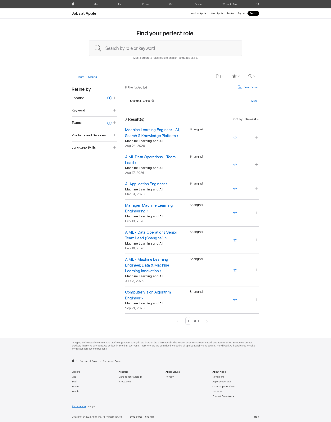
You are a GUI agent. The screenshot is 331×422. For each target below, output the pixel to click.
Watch (75, 391)
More (254, 100)
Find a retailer (79, 406)
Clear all (93, 76)
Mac (74, 377)
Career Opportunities (223, 386)
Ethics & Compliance (223, 396)
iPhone (75, 386)
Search (253, 13)
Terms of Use (135, 416)
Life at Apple (216, 13)
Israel (256, 416)
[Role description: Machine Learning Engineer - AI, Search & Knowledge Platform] (256, 137)
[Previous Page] (177, 320)
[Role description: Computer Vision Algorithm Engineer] (256, 299)
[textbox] (165, 48)
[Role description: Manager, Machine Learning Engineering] (256, 213)
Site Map (149, 416)
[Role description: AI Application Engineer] (256, 188)
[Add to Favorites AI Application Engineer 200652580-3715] (235, 188)
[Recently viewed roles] (252, 76)
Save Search (251, 87)
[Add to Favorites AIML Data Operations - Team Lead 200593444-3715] (235, 164)
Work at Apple (198, 13)
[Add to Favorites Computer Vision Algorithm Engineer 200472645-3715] (235, 300)
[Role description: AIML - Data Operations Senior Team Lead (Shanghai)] (256, 240)
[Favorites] (236, 76)
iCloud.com (125, 381)
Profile (230, 13)
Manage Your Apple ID (130, 377)
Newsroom (218, 377)
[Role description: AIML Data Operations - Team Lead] (256, 164)
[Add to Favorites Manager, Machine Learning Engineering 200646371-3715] (235, 213)
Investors (217, 391)
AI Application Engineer (145, 183)
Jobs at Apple (84, 13)
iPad (74, 381)
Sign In (241, 13)
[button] (258, 4)
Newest (244, 119)
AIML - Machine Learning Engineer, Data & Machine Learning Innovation (147, 265)
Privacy (170, 377)
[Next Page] (207, 320)
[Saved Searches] (220, 76)
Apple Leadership (221, 381)
